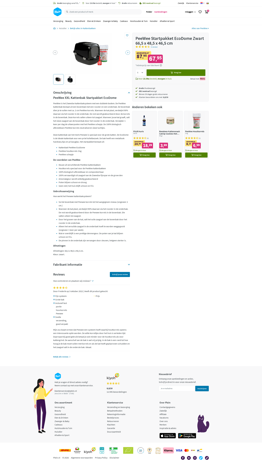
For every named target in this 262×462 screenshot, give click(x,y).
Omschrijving (62, 92)
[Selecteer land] (202, 3)
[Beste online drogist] (149, 450)
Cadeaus (124, 21)
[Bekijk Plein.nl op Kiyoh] (90, 450)
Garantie (111, 428)
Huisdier (154, 21)
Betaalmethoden (114, 410)
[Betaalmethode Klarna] (168, 450)
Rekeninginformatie (116, 414)
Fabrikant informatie (67, 264)
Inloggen (189, 11)
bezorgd (148, 91)
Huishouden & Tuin (139, 21)
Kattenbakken (89, 28)
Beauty (68, 21)
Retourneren (113, 421)
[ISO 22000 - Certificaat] (141, 450)
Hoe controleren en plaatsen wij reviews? (72, 280)
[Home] (54, 28)
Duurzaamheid (114, 431)
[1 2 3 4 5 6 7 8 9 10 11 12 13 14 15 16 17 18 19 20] (140, 72)
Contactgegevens (167, 407)
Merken (163, 424)
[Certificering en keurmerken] (128, 450)
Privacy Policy (101, 457)
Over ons (164, 421)
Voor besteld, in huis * (100, 3)
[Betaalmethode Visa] (178, 450)
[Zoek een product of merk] (66, 12)
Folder (149, 11)
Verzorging (58, 21)
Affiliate (163, 414)
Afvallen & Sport (167, 21)
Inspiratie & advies (168, 428)
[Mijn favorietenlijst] (200, 12)
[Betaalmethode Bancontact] (200, 450)
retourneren (129, 3)
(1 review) (154, 47)
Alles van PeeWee (200, 28)
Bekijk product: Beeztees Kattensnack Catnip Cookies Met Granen (170, 135)
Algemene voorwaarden (82, 457)
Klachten (111, 424)
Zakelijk (181, 3)
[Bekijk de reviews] (143, 46)
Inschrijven (202, 388)
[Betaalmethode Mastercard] (186, 450)
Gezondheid (79, 21)
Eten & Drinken (94, 21)
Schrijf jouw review (120, 274)
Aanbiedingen (160, 11)
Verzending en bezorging (118, 407)
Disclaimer (114, 457)
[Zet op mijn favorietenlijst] (127, 35)
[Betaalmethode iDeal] (193, 450)
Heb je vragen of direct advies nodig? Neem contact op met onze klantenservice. (74, 384)
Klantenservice (192, 3)
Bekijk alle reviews (60, 357)
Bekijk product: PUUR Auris (144, 135)
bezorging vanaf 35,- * (68, 3)
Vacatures (164, 417)
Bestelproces (113, 417)
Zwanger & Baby (110, 21)
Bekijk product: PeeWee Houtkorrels (196, 135)
